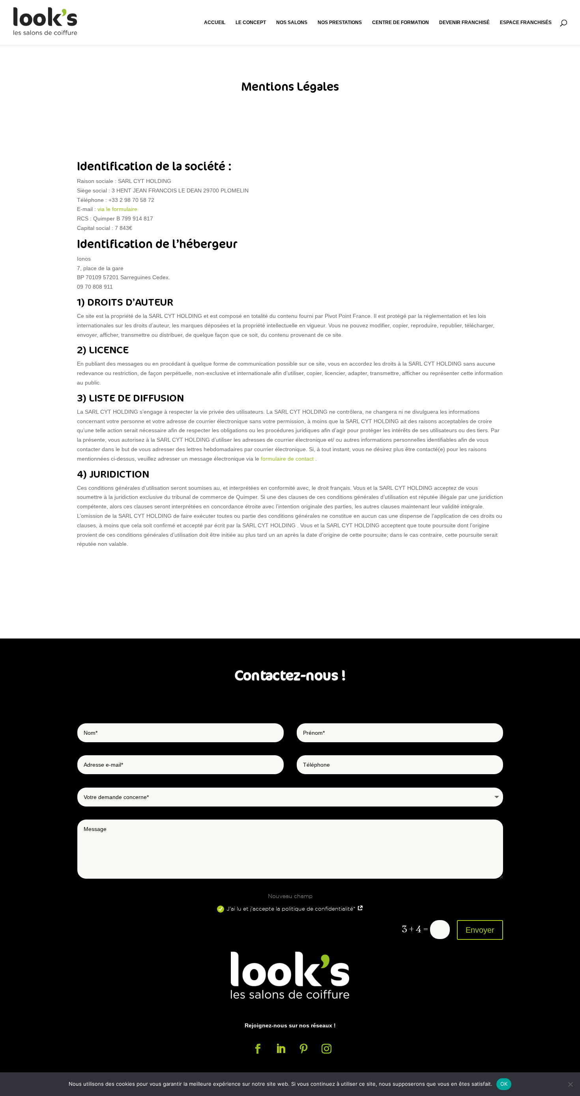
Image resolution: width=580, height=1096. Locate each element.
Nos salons (291, 22)
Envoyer (480, 930)
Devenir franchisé (464, 22)
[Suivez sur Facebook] (258, 1049)
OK (504, 1084)
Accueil (214, 22)
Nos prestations (340, 22)
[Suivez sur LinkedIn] (280, 1049)
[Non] (570, 1084)
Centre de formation (400, 22)
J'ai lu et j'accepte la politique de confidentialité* (291, 909)
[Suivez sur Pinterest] (303, 1049)
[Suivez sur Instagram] (326, 1049)
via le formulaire (117, 209)
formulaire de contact (287, 459)
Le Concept (251, 22)
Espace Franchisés (526, 22)
